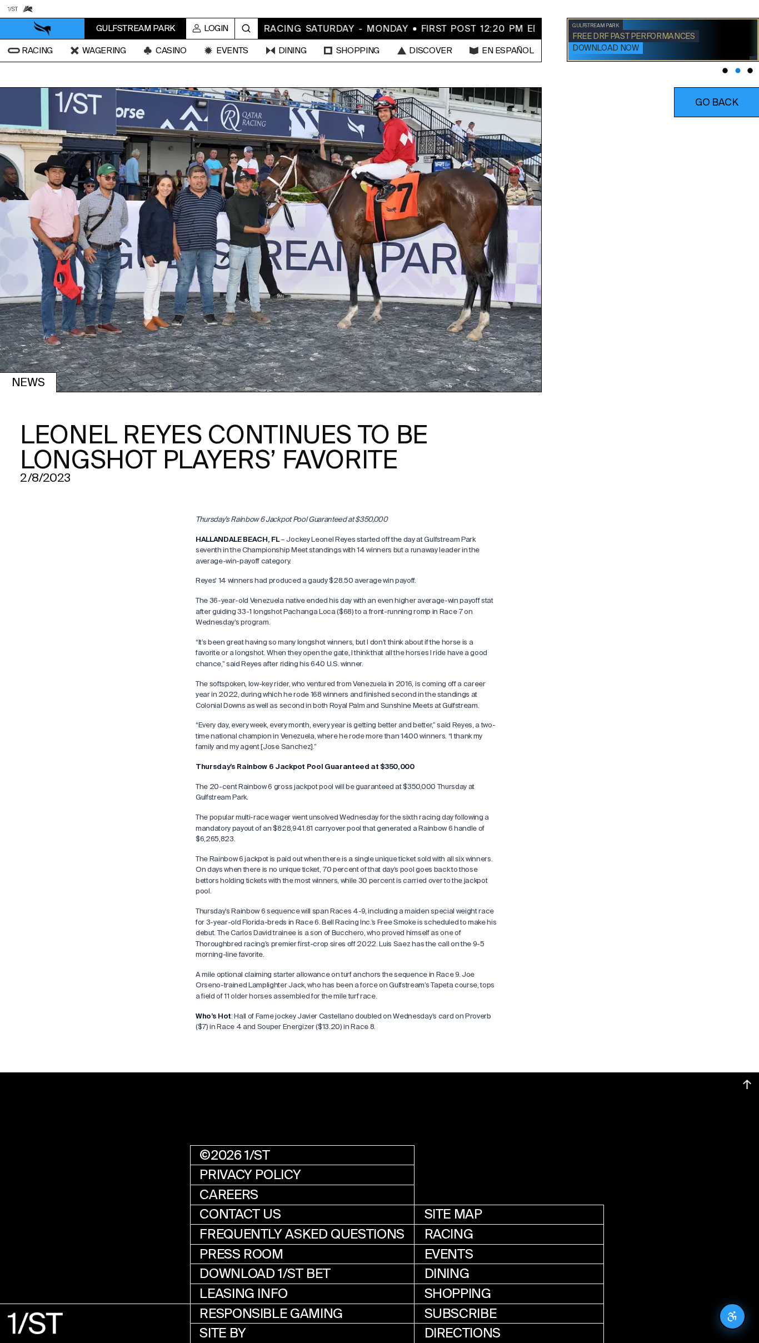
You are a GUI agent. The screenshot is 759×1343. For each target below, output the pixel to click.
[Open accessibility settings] (732, 1316)
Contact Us (240, 1214)
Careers (228, 1194)
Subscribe (461, 1313)
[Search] (246, 29)
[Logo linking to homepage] (42, 28)
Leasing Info (243, 1293)
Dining (447, 1273)
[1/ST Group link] (12, 8)
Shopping (458, 1293)
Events (449, 1254)
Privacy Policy (250, 1174)
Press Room (241, 1254)
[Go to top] (747, 1084)
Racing (449, 1234)
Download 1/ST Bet (264, 1273)
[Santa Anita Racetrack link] (27, 8)
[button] (716, 102)
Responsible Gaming (271, 1313)
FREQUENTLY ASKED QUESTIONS (302, 1234)
